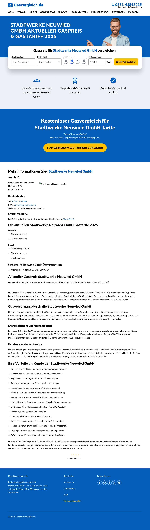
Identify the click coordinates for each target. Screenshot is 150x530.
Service (62, 12)
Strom (21, 12)
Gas (10, 12)
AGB (66, 494)
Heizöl (33, 12)
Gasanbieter (79, 12)
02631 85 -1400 (19, 201)
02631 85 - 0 (68, 219)
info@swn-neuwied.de (25, 205)
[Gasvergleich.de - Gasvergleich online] (25, 5)
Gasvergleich (28, 482)
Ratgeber (117, 12)
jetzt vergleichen (126, 62)
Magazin (133, 12)
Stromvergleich (15, 485)
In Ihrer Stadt (99, 12)
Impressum (69, 482)
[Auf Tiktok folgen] (109, 482)
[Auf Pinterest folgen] (119, 482)
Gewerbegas (47, 12)
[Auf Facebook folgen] (100, 482)
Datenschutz (69, 488)
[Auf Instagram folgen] (104, 482)
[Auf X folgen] (114, 482)
